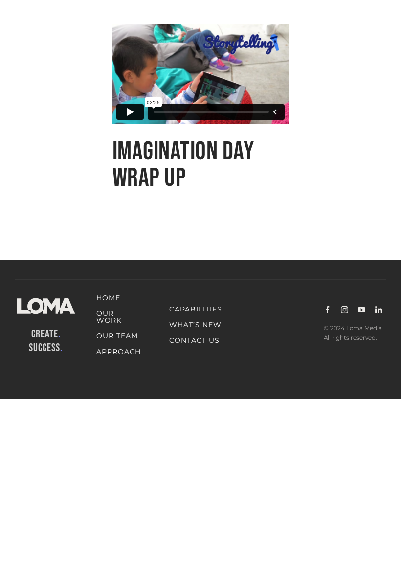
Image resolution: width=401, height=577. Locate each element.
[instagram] (344, 309)
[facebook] (327, 309)
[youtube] (361, 309)
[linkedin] (378, 309)
